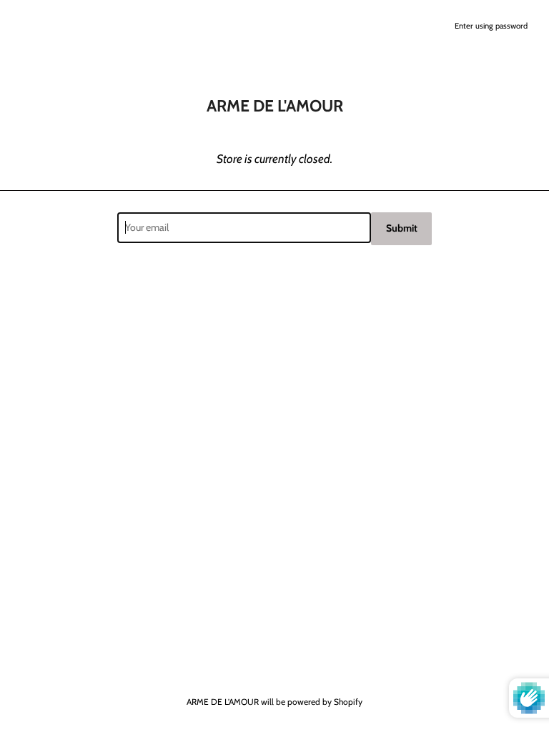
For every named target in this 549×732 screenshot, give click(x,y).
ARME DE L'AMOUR (223, 701)
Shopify (348, 701)
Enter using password (491, 26)
